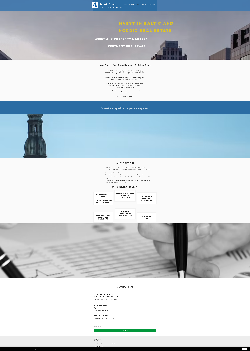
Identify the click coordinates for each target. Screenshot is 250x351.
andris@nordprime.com (101, 299)
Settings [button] (232, 349)
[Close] (248, 349)
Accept (244, 349)
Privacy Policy (51, 349)
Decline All (238, 349)
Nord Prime (108, 4)
